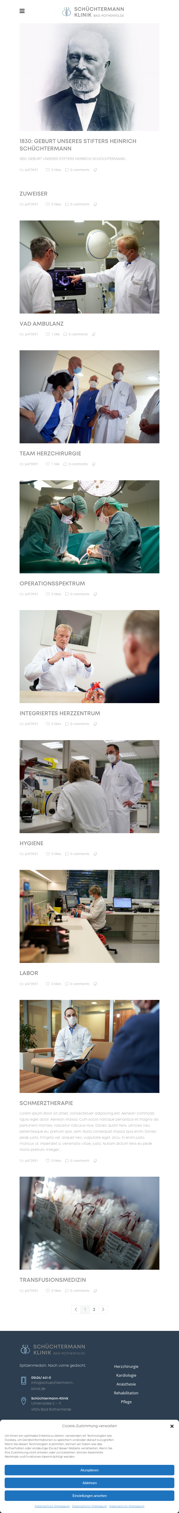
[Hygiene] (89, 786)
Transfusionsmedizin (53, 1280)
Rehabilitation (126, 1393)
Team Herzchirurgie (50, 453)
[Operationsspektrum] (89, 526)
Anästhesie (126, 1384)
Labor (29, 973)
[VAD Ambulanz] (89, 267)
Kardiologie (126, 1375)
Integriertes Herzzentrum (60, 713)
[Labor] (89, 916)
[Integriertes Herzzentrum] (89, 656)
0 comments (80, 169)
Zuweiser (34, 194)
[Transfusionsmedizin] (89, 1223)
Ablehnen (90, 1483)
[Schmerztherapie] (89, 1046)
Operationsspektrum (52, 583)
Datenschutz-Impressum (52, 1506)
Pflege (126, 1401)
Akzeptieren (89, 1470)
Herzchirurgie (126, 1366)
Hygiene (31, 843)
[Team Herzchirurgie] (89, 396)
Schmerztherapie (46, 1103)
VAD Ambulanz (42, 324)
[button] (172, 1426)
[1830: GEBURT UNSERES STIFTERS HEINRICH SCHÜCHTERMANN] (89, 77)
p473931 (31, 169)
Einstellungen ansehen (89, 1496)
